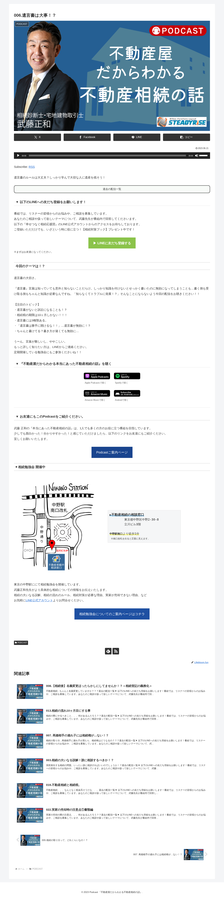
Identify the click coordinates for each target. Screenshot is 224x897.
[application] (112, 155)
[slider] (203, 155)
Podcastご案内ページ (112, 452)
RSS (32, 166)
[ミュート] (196, 155)
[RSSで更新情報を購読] (115, 651)
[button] (186, 137)
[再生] (18, 155)
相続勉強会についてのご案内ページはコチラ (112, 614)
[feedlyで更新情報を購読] (108, 651)
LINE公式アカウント (39, 600)
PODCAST (22, 642)
